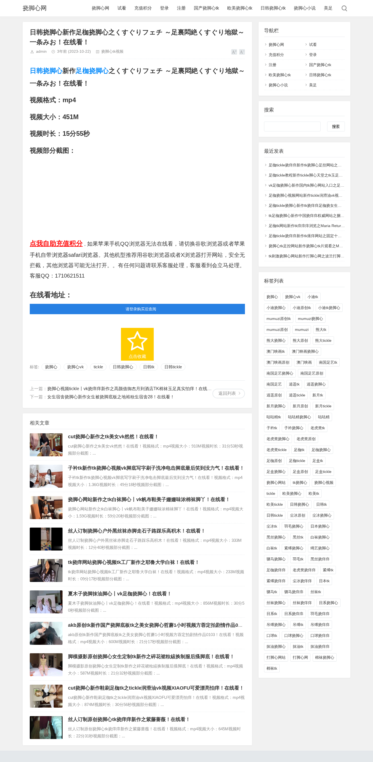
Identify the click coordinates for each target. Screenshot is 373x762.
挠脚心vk (75, 366)
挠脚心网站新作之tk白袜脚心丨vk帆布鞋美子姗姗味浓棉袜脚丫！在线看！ (149, 499)
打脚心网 (300, 657)
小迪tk (312, 297)
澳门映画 (304, 362)
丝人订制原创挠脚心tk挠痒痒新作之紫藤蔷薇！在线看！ (129, 719)
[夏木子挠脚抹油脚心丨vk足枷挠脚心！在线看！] (46, 601)
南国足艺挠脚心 (280, 373)
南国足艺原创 (311, 373)
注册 (181, 8)
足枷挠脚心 (92, 70)
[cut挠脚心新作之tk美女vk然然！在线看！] (46, 444)
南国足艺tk (328, 362)
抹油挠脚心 (276, 646)
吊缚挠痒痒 (320, 624)
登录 (164, 8)
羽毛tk (298, 559)
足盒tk (317, 460)
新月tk (317, 395)
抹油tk (298, 646)
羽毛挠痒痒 (320, 613)
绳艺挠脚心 (320, 548)
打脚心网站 (276, 657)
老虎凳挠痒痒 (304, 570)
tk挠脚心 (300, 482)
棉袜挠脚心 (324, 657)
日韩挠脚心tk (273, 8)
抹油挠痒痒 (320, 646)
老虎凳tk (317, 428)
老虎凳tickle (277, 450)
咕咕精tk (274, 417)
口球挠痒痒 (320, 635)
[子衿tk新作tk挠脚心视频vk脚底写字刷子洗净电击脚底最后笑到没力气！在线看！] (46, 476)
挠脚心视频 (323, 482)
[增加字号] (234, 52)
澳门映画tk (276, 351)
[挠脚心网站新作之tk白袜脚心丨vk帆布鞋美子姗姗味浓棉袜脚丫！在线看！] (46, 507)
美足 (328, 8)
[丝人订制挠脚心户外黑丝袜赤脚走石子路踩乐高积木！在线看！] (46, 539)
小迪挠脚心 (276, 307)
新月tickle (323, 406)
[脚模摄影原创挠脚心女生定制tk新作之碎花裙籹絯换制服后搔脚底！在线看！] (46, 664)
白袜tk (272, 548)
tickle (98, 366)
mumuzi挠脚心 (310, 318)
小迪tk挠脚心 (329, 307)
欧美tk (314, 493)
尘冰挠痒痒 (302, 581)
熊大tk (321, 329)
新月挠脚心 (276, 406)
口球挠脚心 (293, 635)
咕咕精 (324, 417)
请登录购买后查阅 (141, 309)
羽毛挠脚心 (293, 526)
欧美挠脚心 (291, 493)
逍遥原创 (274, 395)
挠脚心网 (35, 8)
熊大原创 (300, 340)
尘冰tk (272, 526)
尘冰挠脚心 (321, 515)
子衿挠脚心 (293, 428)
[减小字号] (242, 52)
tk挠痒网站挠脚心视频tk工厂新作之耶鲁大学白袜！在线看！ (134, 562)
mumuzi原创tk (279, 318)
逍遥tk (294, 384)
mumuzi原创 (277, 329)
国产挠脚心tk (206, 8)
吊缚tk (298, 624)
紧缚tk (328, 570)
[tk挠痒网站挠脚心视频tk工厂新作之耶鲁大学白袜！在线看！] (46, 570)
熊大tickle (323, 340)
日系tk (272, 613)
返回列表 (227, 393)
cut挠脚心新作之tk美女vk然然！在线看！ (113, 436)
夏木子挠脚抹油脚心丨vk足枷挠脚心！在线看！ (120, 593)
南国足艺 (274, 384)
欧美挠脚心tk (239, 8)
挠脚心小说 (305, 8)
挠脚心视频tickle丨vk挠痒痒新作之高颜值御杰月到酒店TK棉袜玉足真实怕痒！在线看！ (131, 388)
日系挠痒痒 (293, 613)
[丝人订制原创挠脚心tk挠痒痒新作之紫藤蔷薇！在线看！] (46, 727)
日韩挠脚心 (46, 70)
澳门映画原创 (278, 362)
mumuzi (302, 329)
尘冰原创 (297, 515)
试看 (121, 8)
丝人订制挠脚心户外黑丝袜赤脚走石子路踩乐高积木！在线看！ (137, 531)
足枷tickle (297, 460)
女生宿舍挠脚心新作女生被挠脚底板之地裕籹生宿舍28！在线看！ (110, 397)
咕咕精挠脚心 (299, 417)
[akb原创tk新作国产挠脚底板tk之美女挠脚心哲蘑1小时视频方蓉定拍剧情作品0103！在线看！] (46, 633)
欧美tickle (275, 504)
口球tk (272, 635)
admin (41, 51)
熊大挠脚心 (276, 340)
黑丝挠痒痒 (320, 559)
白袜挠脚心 (320, 537)
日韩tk (149, 366)
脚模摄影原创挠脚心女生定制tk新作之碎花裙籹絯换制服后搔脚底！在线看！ (151, 656)
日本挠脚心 (320, 526)
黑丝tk (298, 537)
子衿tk (272, 428)
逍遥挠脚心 (316, 384)
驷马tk (272, 592)
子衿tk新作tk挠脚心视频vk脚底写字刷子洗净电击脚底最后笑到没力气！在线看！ (156, 468)
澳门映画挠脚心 (305, 351)
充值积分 (143, 8)
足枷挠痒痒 (276, 570)
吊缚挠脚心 (276, 624)
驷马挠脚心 (276, 559)
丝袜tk (315, 592)
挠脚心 (51, 366)
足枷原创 (274, 460)
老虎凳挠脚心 (278, 439)
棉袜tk (272, 668)
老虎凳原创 (306, 439)
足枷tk (299, 450)
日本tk (324, 581)
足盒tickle (323, 471)
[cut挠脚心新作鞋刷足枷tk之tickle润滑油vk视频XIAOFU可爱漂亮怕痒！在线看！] (46, 696)
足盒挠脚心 (276, 471)
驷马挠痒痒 (293, 592)
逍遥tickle (297, 395)
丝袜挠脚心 (276, 603)
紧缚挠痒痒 (276, 581)
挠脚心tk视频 (112, 51)
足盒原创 (300, 471)
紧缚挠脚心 (293, 548)
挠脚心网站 (276, 482)
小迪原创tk (302, 307)
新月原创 (300, 406)
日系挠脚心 (328, 603)
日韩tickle (173, 366)
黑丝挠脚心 (276, 537)
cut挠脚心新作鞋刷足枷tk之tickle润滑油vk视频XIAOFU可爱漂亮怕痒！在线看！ (156, 688)
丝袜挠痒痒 (302, 603)
